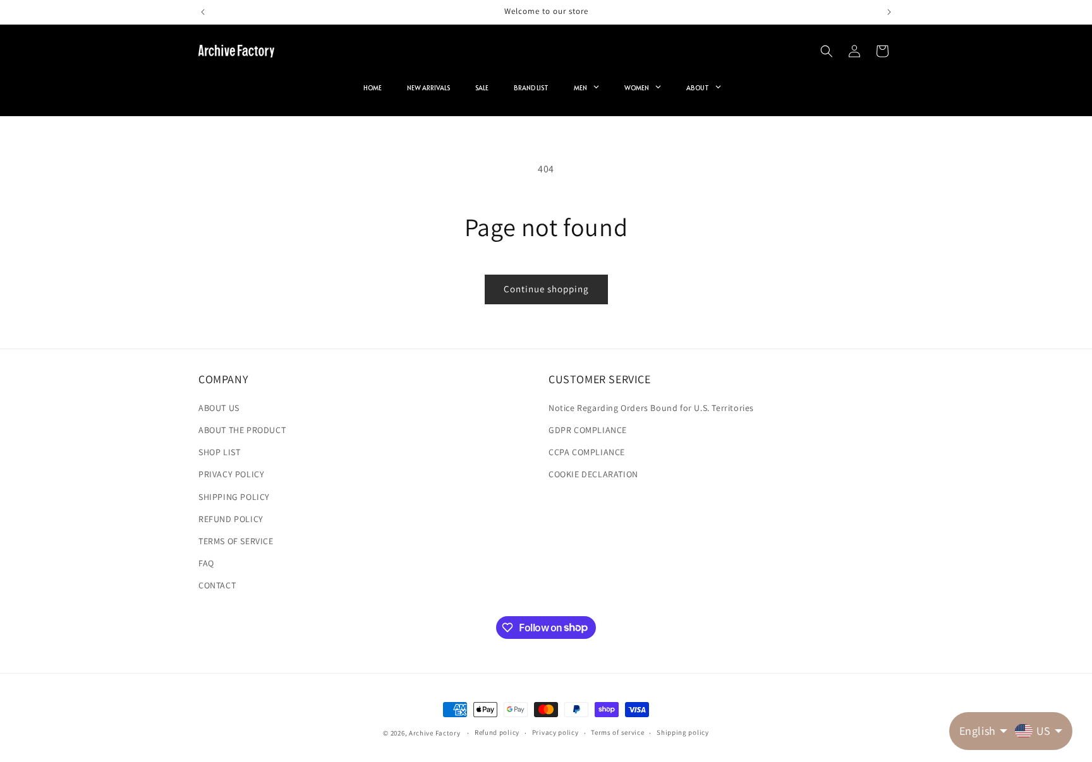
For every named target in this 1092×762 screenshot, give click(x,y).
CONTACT (217, 585)
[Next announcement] (889, 12)
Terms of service (617, 732)
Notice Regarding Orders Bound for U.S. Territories (651, 408)
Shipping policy (683, 732)
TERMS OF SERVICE (236, 541)
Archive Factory (435, 733)
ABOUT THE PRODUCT (242, 430)
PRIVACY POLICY (231, 474)
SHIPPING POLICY (234, 497)
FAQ (206, 563)
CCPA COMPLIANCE (587, 452)
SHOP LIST (219, 452)
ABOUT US (219, 408)
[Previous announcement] (203, 12)
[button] (826, 51)
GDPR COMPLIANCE (588, 430)
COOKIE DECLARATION (593, 474)
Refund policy (497, 732)
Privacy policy (555, 732)
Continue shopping (546, 289)
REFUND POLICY (231, 519)
